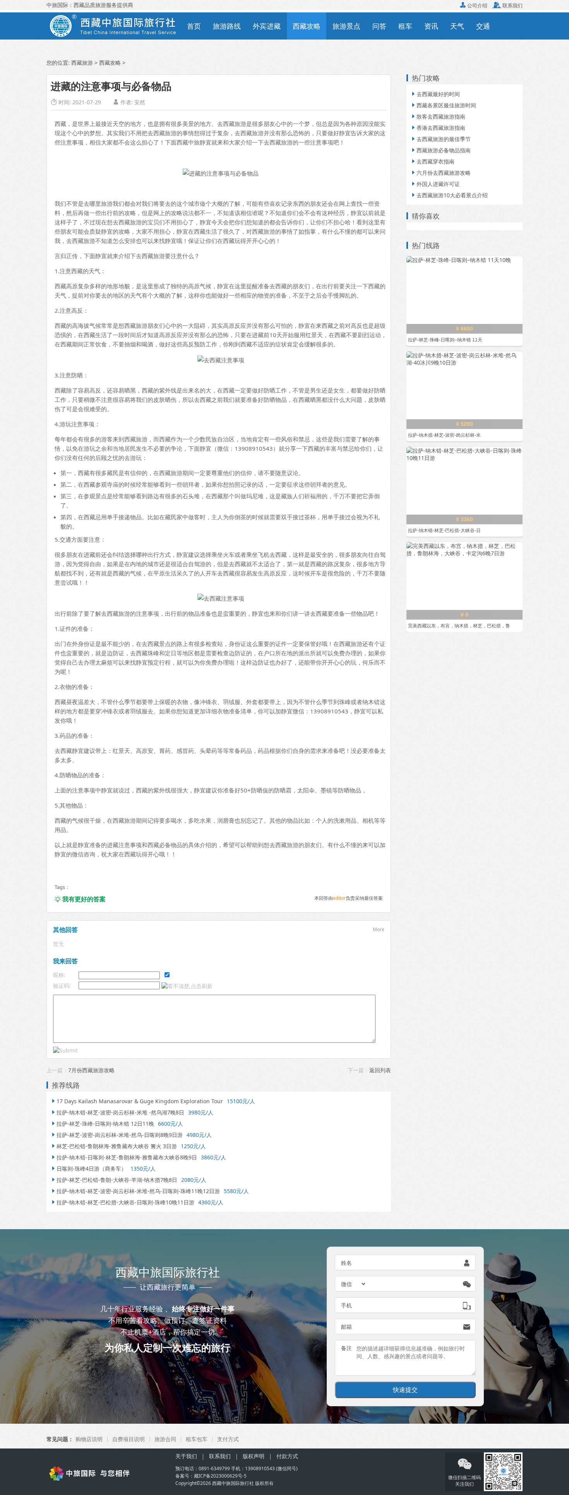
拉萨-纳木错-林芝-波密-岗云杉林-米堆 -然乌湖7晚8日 (117, 1112)
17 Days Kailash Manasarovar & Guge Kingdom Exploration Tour (136, 1101)
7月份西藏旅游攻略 (91, 1070)
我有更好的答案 (80, 899)
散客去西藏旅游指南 (437, 116)
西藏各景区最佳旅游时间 (443, 105)
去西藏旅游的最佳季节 (440, 139)
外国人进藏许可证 (435, 184)
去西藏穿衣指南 (432, 161)
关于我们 (186, 1456)
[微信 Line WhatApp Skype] (354, 1283)
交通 (483, 26)
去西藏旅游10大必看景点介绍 (449, 195)
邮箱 (346, 1326)
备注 (346, 1348)
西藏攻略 (306, 26)
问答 (379, 26)
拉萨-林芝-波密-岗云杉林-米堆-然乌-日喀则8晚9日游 (116, 1134)
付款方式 (287, 1456)
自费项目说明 (128, 1439)
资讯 (431, 26)
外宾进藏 (267, 26)
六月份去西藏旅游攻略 (440, 172)
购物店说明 (89, 1439)
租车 (405, 26)
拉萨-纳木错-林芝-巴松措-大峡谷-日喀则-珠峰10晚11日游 (122, 1202)
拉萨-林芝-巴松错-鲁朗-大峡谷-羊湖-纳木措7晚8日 (113, 1179)
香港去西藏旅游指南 (437, 127)
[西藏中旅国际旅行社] (113, 25)
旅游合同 (165, 1439)
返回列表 (380, 1070)
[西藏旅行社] (105, 1473)
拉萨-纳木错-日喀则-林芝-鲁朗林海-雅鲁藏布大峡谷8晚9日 (123, 1157)
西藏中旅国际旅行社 (233, 1483)
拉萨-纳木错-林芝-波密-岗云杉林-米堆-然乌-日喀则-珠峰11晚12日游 (135, 1191)
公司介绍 (473, 5)
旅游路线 (227, 26)
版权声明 (253, 1456)
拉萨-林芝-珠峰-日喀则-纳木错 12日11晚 (102, 1123)
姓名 (346, 1262)
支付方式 (228, 1439)
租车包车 (196, 1439)
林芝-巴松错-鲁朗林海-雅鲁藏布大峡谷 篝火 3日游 (113, 1146)
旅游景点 (346, 26)
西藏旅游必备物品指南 (440, 150)
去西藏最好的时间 (435, 94)
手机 (346, 1305)
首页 (194, 26)
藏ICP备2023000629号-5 (220, 1476)
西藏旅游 (82, 62)
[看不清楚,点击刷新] (187, 986)
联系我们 (507, 5)
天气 (457, 26)
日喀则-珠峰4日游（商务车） (88, 1168)
